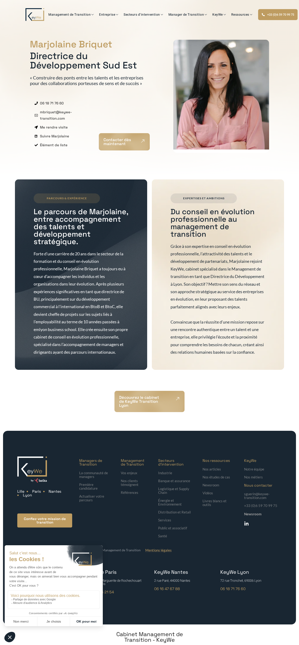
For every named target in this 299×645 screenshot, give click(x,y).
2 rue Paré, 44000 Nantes (172, 580)
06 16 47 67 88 (167, 588)
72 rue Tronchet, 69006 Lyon (240, 580)
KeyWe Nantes (171, 572)
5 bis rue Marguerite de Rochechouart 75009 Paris (114, 582)
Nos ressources (216, 460)
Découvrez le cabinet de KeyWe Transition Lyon (139, 401)
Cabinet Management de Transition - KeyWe (149, 637)
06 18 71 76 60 (233, 588)
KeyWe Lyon (234, 572)
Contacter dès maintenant (117, 141)
